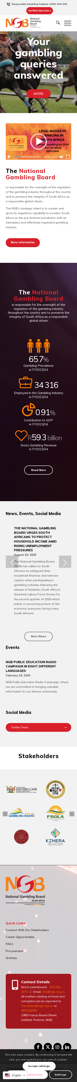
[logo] (24, 23)
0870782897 (29, 1010)
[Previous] (32, 101)
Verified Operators (39, 10)
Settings (61, 1074)
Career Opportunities (20, 937)
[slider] (27, 156)
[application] (38, 141)
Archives (11, 958)
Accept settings (39, 1066)
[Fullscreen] (68, 157)
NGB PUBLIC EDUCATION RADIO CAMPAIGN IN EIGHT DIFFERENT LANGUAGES (31, 666)
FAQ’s (10, 944)
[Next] (45, 101)
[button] (38, 141)
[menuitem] (39, 4)
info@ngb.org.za (53, 992)
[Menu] (65, 23)
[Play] (9, 157)
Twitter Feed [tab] (19, 727)
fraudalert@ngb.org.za (37, 1006)
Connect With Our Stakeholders (27, 930)
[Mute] (61, 157)
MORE (39, 94)
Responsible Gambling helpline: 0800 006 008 (39, 4)
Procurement (14, 951)
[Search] (56, 23)
